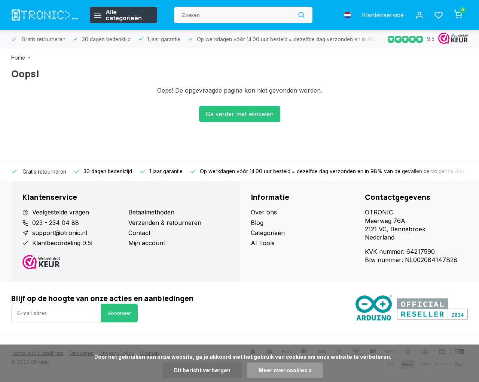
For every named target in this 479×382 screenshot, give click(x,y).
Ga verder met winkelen (240, 114)
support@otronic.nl (59, 233)
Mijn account (146, 243)
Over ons (264, 212)
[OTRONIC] (45, 15)
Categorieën (268, 233)
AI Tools (263, 243)
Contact (139, 233)
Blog (257, 222)
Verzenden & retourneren (164, 222)
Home (18, 58)
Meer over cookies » (285, 370)
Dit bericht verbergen (202, 370)
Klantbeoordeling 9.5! (62, 243)
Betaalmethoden (151, 212)
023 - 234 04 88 (55, 222)
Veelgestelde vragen (60, 212)
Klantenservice (383, 15)
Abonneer (119, 313)
